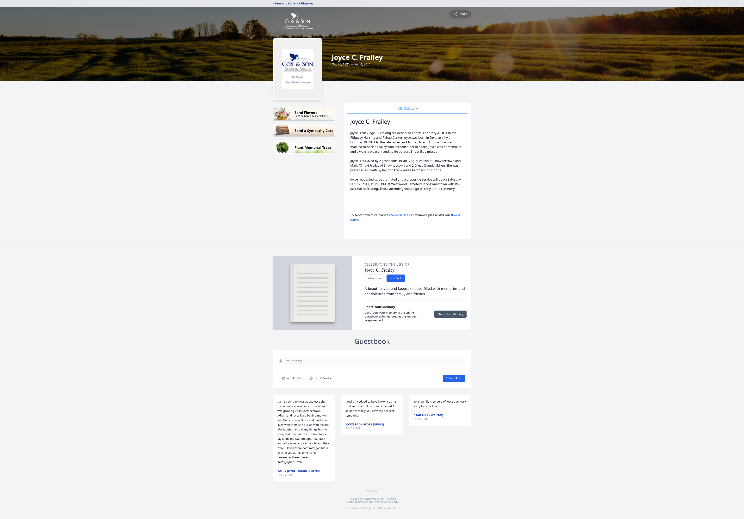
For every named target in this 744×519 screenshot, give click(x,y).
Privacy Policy (361, 502)
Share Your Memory (450, 314)
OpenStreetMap (376, 508)
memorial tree (399, 215)
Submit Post (454, 378)
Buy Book (396, 278)
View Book (374, 278)
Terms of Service (383, 502)
